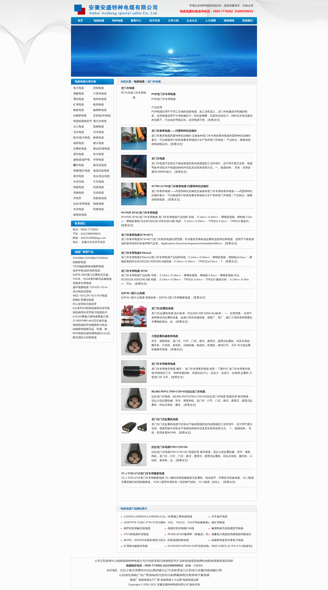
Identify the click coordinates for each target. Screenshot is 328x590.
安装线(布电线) (102, 115)
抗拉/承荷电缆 (81, 203)
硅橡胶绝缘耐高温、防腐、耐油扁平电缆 (97, 329)
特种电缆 (117, 20)
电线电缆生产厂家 (149, 579)
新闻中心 (136, 20)
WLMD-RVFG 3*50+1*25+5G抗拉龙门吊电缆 (178, 391)
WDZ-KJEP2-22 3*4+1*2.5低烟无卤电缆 (235, 546)
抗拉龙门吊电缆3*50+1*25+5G (169, 447)
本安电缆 (78, 209)
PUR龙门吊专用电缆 (163, 94)
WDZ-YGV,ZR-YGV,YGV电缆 (90, 295)
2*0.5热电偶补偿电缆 (136, 534)
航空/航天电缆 (81, 137)
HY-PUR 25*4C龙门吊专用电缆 (139, 212)
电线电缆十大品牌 (171, 579)
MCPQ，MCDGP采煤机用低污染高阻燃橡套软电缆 (154, 540)
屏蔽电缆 (78, 93)
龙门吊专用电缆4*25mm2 (136, 253)
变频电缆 (78, 192)
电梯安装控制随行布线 (181, 528)
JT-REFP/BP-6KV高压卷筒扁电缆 (92, 320)
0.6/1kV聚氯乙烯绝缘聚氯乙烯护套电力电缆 (98, 316)
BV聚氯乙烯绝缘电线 (180, 516)
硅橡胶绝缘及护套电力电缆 (227, 540)
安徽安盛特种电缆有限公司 (173, 584)
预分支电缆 (99, 121)
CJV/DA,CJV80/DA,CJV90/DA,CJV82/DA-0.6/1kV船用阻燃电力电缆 (164, 516)
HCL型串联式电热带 (85, 304)
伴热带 (77, 198)
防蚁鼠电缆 (99, 198)
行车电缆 (98, 181)
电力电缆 (78, 88)
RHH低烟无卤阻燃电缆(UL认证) (91, 333)
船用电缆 (98, 104)
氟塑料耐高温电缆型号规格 (227, 528)
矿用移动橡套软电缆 (136, 546)
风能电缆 (78, 187)
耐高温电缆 (99, 165)
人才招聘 (210, 20)
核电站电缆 (80, 214)
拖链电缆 (98, 203)
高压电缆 (98, 132)
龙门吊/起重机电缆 (162, 308)
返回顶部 (227, 560)
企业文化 (192, 20)
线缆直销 (193, 560)
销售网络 (229, 20)
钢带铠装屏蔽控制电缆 (137, 528)
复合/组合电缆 (101, 176)
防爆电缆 (98, 209)
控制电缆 (98, 88)
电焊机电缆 (99, 99)
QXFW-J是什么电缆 (133, 293)
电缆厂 (134, 579)
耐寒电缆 (98, 137)
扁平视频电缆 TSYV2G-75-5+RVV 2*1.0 (96, 287)
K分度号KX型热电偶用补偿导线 (91, 308)
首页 (80, 20)
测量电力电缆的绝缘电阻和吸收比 (231, 534)
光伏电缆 (78, 132)
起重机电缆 (80, 148)
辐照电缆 (78, 143)
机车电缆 (78, 165)
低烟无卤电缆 (101, 170)
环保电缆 (98, 159)
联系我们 (247, 20)
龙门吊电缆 (158, 158)
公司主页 (100, 560)
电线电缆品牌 (191, 579)
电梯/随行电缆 (81, 170)
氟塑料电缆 (99, 110)
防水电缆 (98, 154)
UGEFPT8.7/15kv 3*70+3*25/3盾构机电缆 (149, 522)
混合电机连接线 (82, 291)
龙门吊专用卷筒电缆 (163, 363)
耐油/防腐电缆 (101, 148)
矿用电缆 (78, 104)
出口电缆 (78, 126)
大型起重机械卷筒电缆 (164, 336)
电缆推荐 (216, 560)
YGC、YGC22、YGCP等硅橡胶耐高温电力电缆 (196, 522)
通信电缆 (78, 99)
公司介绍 (173, 20)
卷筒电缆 (78, 176)
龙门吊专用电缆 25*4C (134, 271)
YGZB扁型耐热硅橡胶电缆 (88, 266)
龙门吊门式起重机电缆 (164, 419)
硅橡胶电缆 (80, 115)
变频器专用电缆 (82, 283)
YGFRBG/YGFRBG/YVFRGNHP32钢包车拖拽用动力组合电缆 (109, 258)
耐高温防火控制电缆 (85, 337)
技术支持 (154, 20)
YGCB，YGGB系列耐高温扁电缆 (92, 279)
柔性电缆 (78, 154)
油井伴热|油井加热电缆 (86, 270)
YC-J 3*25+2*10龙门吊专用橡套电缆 (142, 473)
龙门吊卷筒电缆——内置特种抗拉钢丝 (174, 130)
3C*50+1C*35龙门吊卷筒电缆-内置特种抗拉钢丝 (180, 186)
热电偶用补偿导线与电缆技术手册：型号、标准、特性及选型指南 (111, 312)
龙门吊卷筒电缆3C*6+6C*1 (137, 234)
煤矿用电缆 (218, 522)
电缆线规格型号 (82, 121)
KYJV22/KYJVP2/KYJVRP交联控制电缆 (191, 546)
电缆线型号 (169, 560)
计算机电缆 (99, 93)
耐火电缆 (98, 143)
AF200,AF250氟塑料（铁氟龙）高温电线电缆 (195, 534)
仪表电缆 (98, 192)
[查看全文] (214, 120)
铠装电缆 (98, 187)
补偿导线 (78, 181)
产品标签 (182, 560)
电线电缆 (99, 20)
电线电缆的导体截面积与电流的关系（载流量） (101, 324)
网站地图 (205, 560)
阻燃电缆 (98, 126)
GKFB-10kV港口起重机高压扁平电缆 (94, 274)
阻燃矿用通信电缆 (83, 299)
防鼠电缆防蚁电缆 (178, 540)
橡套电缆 (78, 110)
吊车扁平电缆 (219, 516)
